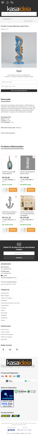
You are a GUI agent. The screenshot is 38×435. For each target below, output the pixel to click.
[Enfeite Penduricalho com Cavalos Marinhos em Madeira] (27, 214)
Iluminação (4, 318)
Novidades (4, 300)
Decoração (4, 313)
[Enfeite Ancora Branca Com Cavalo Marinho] (9, 214)
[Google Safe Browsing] (31, 391)
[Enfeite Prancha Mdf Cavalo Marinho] (9, 174)
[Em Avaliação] (7, 398)
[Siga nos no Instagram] (10, 349)
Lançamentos (5, 293)
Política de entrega (6, 337)
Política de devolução (7, 334)
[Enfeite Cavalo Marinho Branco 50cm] (27, 174)
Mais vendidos (5, 295)
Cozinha (3, 308)
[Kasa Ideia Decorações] (19, 7)
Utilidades (3, 315)
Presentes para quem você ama (10, 303)
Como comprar (5, 332)
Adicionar (13, 189)
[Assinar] (19, 257)
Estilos (3, 320)
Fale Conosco (5, 329)
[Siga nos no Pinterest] (17, 349)
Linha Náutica (7, 19)
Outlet (2, 310)
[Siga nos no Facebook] (3, 349)
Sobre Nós (4, 339)
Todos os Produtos (6, 298)
